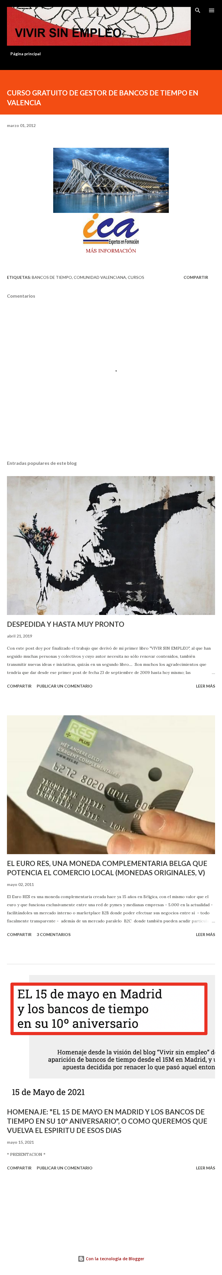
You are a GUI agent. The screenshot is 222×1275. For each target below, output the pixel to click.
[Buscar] (197, 10)
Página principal (25, 53)
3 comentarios (54, 934)
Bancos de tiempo (52, 277)
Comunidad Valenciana (100, 277)
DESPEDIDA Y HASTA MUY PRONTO (65, 624)
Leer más (205, 685)
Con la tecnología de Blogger (114, 1258)
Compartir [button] (196, 277)
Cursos (136, 277)
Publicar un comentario (64, 685)
